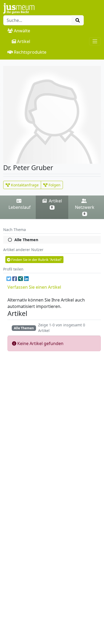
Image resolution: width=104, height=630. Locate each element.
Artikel (23, 41)
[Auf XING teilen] (20, 278)
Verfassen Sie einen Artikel (34, 287)
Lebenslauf (20, 207)
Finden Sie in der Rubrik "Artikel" (36, 259)
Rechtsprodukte (30, 52)
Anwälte (22, 31)
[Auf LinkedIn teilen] (26, 278)
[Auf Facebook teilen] (14, 278)
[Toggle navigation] (95, 41)
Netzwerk (84, 210)
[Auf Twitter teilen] (8, 278)
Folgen (54, 184)
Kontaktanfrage (24, 184)
